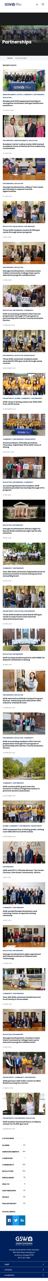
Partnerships (13, 1190)
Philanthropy (13, 1203)
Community (13, 1164)
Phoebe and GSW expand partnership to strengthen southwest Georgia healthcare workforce (23, 103)
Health (13, 1184)
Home (10, 58)
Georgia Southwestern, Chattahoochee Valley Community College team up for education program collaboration (22, 273)
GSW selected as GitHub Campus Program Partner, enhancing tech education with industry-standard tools (23, 700)
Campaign (13, 1158)
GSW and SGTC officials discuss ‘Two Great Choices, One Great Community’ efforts (23, 871)
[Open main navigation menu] (43, 4)
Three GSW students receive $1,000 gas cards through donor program (21, 231)
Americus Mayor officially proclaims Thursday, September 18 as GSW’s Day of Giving (22, 445)
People (13, 1197)
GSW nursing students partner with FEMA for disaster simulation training (24, 658)
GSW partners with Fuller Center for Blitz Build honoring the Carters (22, 1082)
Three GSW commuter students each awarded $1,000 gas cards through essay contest (22, 361)
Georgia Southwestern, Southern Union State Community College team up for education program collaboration (21, 1040)
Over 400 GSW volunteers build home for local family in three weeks (22, 998)
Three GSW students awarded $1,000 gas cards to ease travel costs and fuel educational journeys (22, 616)
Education (13, 1171)
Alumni (13, 1145)
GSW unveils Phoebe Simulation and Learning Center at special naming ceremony (20, 913)
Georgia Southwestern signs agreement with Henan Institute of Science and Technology (22, 956)
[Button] (37, 4)
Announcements (13, 1151)
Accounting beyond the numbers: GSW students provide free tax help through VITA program (23, 487)
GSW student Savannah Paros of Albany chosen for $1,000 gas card (22, 1123)
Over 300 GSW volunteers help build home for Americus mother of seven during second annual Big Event (24, 573)
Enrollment (13, 1177)
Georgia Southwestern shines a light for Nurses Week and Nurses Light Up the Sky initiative (22, 530)
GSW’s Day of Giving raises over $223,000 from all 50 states (22, 403)
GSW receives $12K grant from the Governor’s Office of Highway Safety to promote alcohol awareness (21, 788)
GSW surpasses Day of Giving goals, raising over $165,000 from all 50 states (23, 830)
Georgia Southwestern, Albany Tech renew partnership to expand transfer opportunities (23, 189)
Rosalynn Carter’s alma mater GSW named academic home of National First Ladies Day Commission (24, 146)
